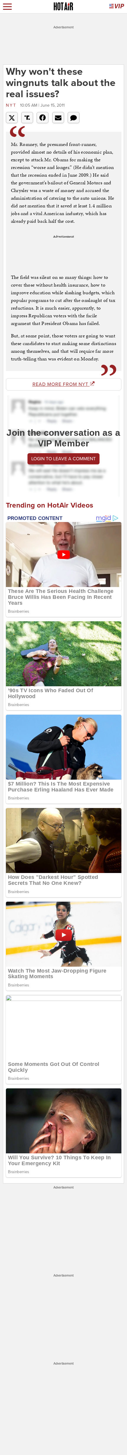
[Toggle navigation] (7, 6)
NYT (12, 105)
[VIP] (116, 6)
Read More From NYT (61, 384)
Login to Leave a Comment (63, 459)
